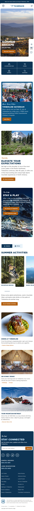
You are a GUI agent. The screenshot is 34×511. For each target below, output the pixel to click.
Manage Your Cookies (21, 506)
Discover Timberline (9, 51)
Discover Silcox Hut (7, 422)
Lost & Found (21, 479)
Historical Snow (22, 476)
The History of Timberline (11, 208)
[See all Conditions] (31, 53)
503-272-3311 (5, 463)
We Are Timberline (22, 481)
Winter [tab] (18, 246)
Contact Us (21, 484)
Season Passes (4, 476)
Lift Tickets (4, 473)
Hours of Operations (6, 492)
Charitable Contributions (24, 492)
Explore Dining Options (8, 345)
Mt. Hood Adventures (8, 179)
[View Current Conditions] (3, 6)
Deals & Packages (5, 479)
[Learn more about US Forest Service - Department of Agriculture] (3, 501)
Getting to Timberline (6, 487)
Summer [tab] (8, 246)
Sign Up (29, 448)
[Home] (17, 6)
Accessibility (12, 506)
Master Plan (21, 489)
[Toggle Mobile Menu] (32, 6)
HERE (28, 1)
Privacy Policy (4, 506)
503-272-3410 (6, 468)
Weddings (4, 382)
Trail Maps (3, 481)
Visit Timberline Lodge (10, 213)
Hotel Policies (21, 473)
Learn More (6, 119)
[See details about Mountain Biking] (12, 271)
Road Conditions (5, 489)
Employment (21, 487)
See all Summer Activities (9, 303)
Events (3, 484)
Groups (11, 382)
